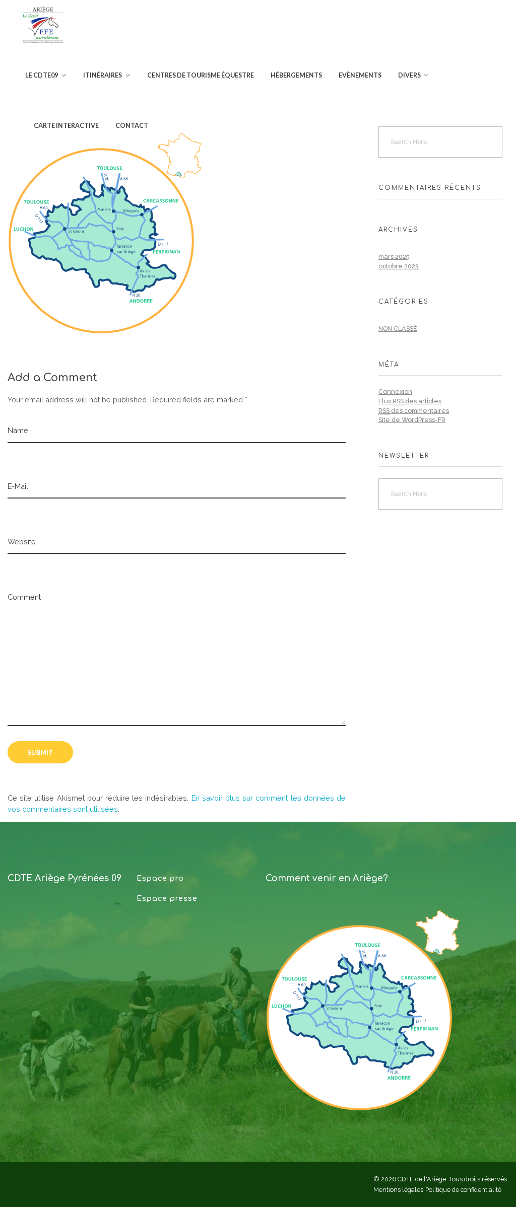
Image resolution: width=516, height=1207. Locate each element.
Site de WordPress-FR (411, 419)
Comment (24, 597)
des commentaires (413, 410)
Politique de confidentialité (463, 1189)
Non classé (397, 328)
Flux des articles (409, 401)
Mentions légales (398, 1189)
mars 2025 (393, 256)
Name (18, 430)
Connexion (395, 391)
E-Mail (18, 486)
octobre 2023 (398, 266)
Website (22, 541)
